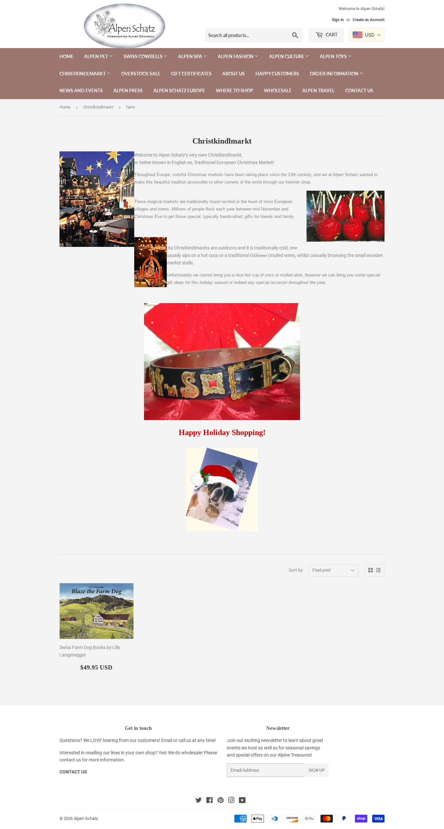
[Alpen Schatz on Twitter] (198, 801)
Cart (331, 34)
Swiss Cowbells (143, 56)
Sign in (338, 20)
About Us (233, 73)
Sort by (296, 570)
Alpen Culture (287, 56)
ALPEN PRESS (128, 90)
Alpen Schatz (86, 818)
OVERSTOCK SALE (140, 73)
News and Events (81, 90)
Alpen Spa (190, 56)
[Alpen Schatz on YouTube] (242, 801)
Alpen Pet (96, 56)
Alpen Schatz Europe (179, 90)
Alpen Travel (318, 90)
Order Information (334, 73)
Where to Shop (234, 90)
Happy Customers (277, 73)
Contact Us (359, 90)
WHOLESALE (278, 90)
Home (66, 56)
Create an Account (369, 20)
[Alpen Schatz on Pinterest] (220, 801)
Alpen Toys (334, 56)
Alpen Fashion (236, 56)
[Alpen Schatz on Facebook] (209, 801)
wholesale (191, 752)
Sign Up (316, 770)
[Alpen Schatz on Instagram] (231, 801)
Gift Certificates (191, 73)
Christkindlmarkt (83, 73)
